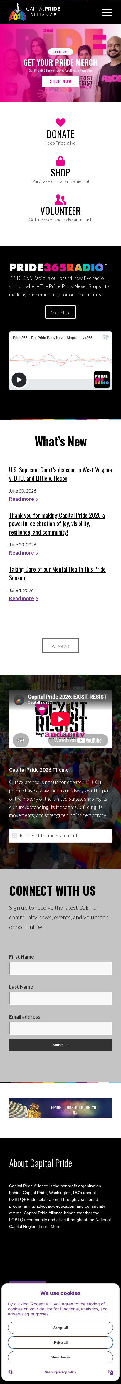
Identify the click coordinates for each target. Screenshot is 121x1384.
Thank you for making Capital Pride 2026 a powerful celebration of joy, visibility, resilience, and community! (57, 523)
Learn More (49, 1226)
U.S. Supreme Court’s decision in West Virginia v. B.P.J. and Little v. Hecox (60, 474)
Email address (24, 1017)
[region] (60, 63)
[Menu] (104, 12)
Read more (21, 499)
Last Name (21, 987)
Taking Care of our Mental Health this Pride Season (57, 573)
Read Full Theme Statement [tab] (49, 835)
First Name (21, 957)
